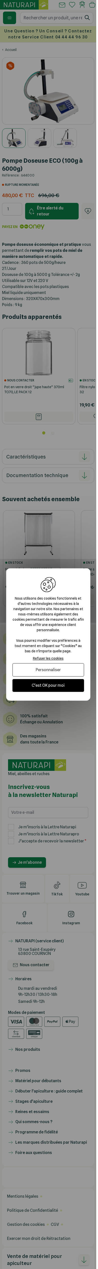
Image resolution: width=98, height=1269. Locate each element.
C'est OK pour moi (48, 685)
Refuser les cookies (48, 658)
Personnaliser (48, 669)
